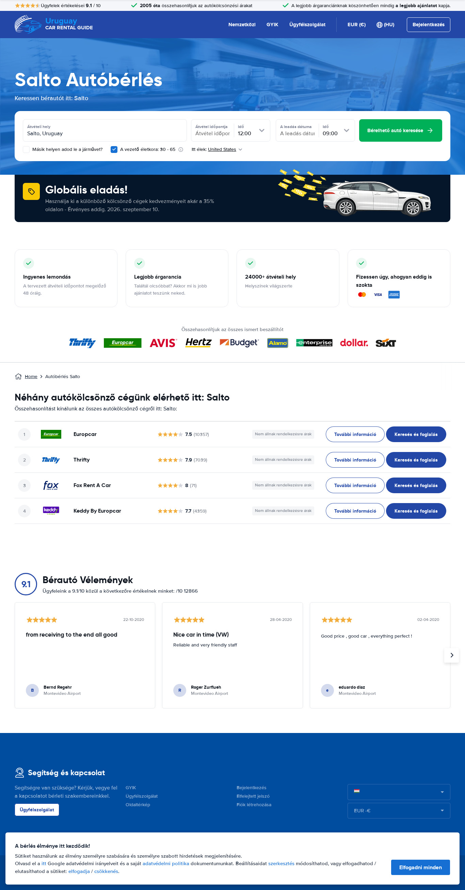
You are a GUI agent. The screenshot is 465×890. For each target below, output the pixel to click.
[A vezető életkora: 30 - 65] (114, 149)
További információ (355, 434)
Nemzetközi (242, 24)
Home (31, 376)
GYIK (272, 24)
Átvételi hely (38, 127)
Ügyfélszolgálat (307, 24)
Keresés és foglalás (416, 434)
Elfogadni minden (420, 867)
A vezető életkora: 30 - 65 (147, 149)
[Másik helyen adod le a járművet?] (26, 149)
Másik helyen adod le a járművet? (66, 149)
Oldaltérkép (138, 805)
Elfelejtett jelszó (253, 796)
